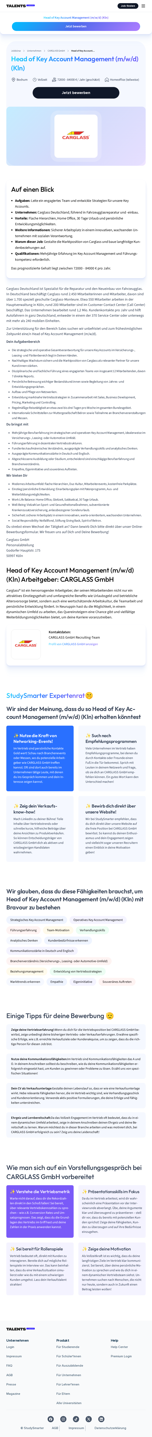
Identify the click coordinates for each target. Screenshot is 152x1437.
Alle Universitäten (69, 1403)
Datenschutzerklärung (110, 1428)
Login (10, 1347)
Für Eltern (63, 1394)
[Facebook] (51, 1419)
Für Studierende (67, 1347)
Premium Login (121, 1356)
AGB (9, 1375)
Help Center (119, 1347)
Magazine (13, 1394)
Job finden (128, 6)
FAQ (9, 1366)
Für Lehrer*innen (67, 1384)
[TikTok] (76, 1419)
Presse (11, 1384)
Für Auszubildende (69, 1366)
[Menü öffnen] (143, 6)
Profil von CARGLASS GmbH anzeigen (73, 644)
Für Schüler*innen (68, 1356)
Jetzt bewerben (75, 26)
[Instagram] (63, 1419)
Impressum (14, 1356)
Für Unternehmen (68, 1375)
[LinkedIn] (101, 1419)
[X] (89, 1419)
